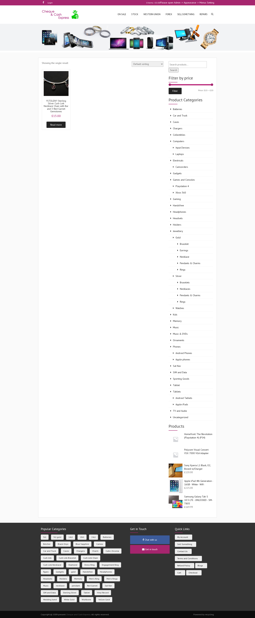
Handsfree (178, 205)
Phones (177, 346)
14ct (71, 537)
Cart (179, 572)
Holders (177, 224)
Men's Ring (94, 578)
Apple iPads (182, 404)
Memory (177, 321)
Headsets (178, 218)
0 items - (153, 2)
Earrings (184, 250)
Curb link (47, 558)
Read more (56, 124)
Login (50, 2)
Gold (178, 237)
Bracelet (184, 243)
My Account (182, 537)
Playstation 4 (182, 186)
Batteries (177, 109)
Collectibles (179, 134)
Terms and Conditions (187, 558)
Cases (176, 122)
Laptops (180, 154)
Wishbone (86, 599)
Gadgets (177, 173)
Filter (175, 90)
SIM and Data (180, 372)
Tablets (177, 391)
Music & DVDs (180, 333)
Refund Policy (183, 565)
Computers (178, 141)
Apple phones (183, 359)
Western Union (151, 14)
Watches (180, 308)
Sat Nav (177, 365)
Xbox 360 (181, 192)
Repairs (203, 14)
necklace (60, 585)
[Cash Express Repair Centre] (60, 14)
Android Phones (184, 353)
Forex (169, 14)
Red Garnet (92, 585)
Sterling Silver (69, 592)
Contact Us (182, 551)
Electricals (178, 160)
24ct (93, 537)
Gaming (177, 199)
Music (176, 327)
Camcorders (182, 166)
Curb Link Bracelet (67, 558)
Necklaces (185, 288)
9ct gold (57, 537)
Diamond (73, 565)
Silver (179, 276)
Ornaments (178, 340)
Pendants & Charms (190, 263)
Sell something (185, 14)
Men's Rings (112, 578)
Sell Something (184, 544)
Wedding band (50, 599)
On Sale (122, 14)
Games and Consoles (184, 179)
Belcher (46, 544)
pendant (76, 585)
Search (173, 70)
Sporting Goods (181, 378)
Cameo (99, 544)
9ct (44, 537)
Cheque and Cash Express (78, 614)
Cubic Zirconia (112, 551)
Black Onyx (63, 544)
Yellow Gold (104, 599)
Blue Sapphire (82, 544)
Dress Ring (89, 565)
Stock (134, 14)
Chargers (177, 128)
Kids (175, 314)
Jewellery (178, 231)
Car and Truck (180, 115)
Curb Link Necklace (52, 565)
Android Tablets (184, 398)
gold (73, 571)
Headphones (179, 211)
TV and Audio (180, 410)
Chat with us (150, 539)
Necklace (184, 256)
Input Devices (183, 147)
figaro (46, 571)
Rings (182, 269)
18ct (82, 537)
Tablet (176, 385)
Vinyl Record (103, 592)
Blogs (200, 565)
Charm (95, 551)
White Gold (69, 599)
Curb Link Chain (90, 558)
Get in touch (151, 549)
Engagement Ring (110, 565)
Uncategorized (180, 417)
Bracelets (185, 282)
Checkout (193, 572)
